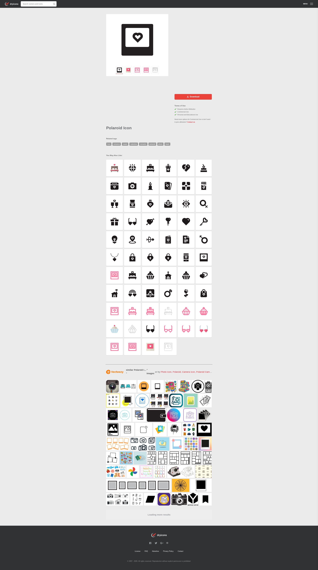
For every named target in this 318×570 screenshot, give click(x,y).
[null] (112, 386)
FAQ (146, 551)
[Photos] (205, 415)
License (137, 551)
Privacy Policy (168, 551)
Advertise (155, 551)
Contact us (191, 122)
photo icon (166, 372)
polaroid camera (204, 372)
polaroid (177, 372)
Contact (180, 551)
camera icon (188, 372)
